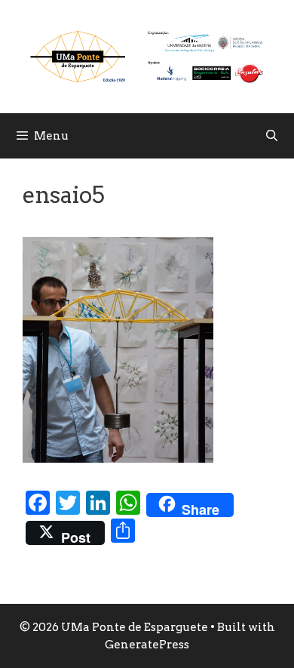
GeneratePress (147, 644)
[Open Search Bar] (272, 136)
